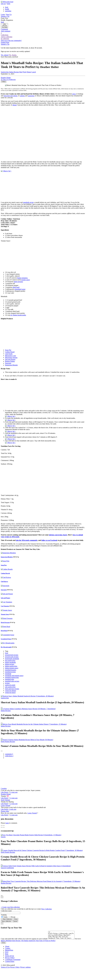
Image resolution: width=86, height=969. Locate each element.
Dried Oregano (5, 622)
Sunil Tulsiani (5, 800)
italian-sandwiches (11, 666)
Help (6, 954)
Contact (7, 948)
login (8, 3)
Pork (24, 72)
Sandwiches (5, 698)
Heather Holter (6, 794)
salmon (22, 96)
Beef (21, 72)
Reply (6, 792)
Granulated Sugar (6, 639)
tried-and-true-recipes (12, 689)
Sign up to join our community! (11, 40)
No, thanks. (13, 55)
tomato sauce (25, 280)
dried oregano (18, 282)
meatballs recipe (28, 202)
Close (16, 919)
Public (5, 917)
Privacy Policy (10, 958)
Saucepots (4, 590)
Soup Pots (4, 565)
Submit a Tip (5, 16)
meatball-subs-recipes (12, 681)
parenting (8, 11)
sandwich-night (10, 685)
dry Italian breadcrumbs (18, 315)
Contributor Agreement (12, 959)
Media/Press (9, 950)
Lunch (34, 72)
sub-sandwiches (10, 687)
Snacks (3, 837)
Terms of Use (9, 956)
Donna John (5, 811)
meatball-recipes (10, 672)
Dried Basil (4, 630)
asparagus (31, 96)
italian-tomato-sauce (11, 668)
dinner (15, 105)
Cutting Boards (5, 573)
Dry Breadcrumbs (6, 647)
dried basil (16, 287)
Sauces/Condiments (7, 868)
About (7, 946)
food (6, 7)
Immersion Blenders (7, 557)
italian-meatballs (10, 662)
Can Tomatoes (5, 606)
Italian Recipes (14, 72)
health (7, 9)
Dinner (29, 72)
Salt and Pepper (5, 598)
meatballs (8, 674)
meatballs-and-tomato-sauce (14, 675)
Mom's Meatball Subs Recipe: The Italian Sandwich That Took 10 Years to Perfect (28, 941)
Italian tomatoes (22, 278)
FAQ (6, 952)
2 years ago (14, 792)
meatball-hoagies (10, 670)
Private (12, 917)
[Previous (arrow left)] (2, 827)
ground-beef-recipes (11, 655)
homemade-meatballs (12, 659)
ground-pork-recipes (11, 657)
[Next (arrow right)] (4, 827)
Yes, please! (5, 55)
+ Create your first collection (10, 907)
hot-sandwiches (10, 660)
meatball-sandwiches (12, 677)
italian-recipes (9, 664)
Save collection (6, 921)
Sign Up (9, 14)
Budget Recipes (6, 883)
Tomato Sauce (5, 614)
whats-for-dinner (10, 691)
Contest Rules (9, 961)
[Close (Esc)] (2, 825)
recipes (7, 683)
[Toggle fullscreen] (4, 825)
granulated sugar (19, 289)
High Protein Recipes (8, 741)
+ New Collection (7, 919)
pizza (74, 94)
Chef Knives (4, 581)
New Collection (46, 909)
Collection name (6, 911)
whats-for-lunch (10, 692)
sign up (3, 3)
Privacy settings (25, 967)
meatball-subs (9, 679)
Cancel (15, 921)
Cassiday (4, 788)
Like (2, 792)
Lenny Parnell (5, 805)
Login (3, 14)
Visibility (4, 915)
